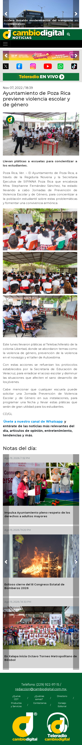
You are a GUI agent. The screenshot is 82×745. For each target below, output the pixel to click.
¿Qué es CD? (16, 698)
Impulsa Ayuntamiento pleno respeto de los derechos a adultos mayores (37, 514)
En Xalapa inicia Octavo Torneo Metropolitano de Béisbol (40, 658)
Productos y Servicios (16, 705)
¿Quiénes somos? (39, 698)
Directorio (62, 696)
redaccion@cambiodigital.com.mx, (41, 689)
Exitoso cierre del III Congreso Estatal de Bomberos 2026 (34, 586)
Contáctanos (39, 703)
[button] (6, 14)
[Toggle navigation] (5, 44)
